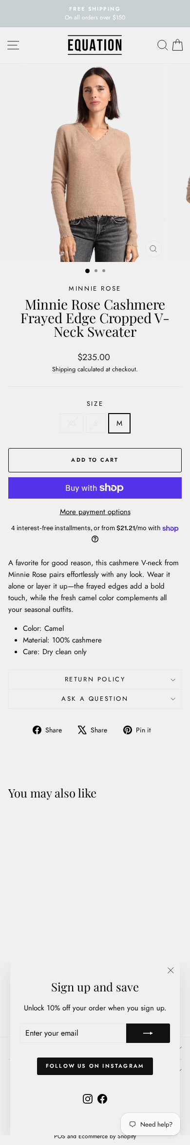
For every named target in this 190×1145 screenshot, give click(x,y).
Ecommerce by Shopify (107, 1136)
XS (72, 423)
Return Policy (95, 679)
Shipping (64, 369)
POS (59, 1136)
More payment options (95, 511)
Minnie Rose (95, 288)
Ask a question (94, 698)
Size (95, 403)
